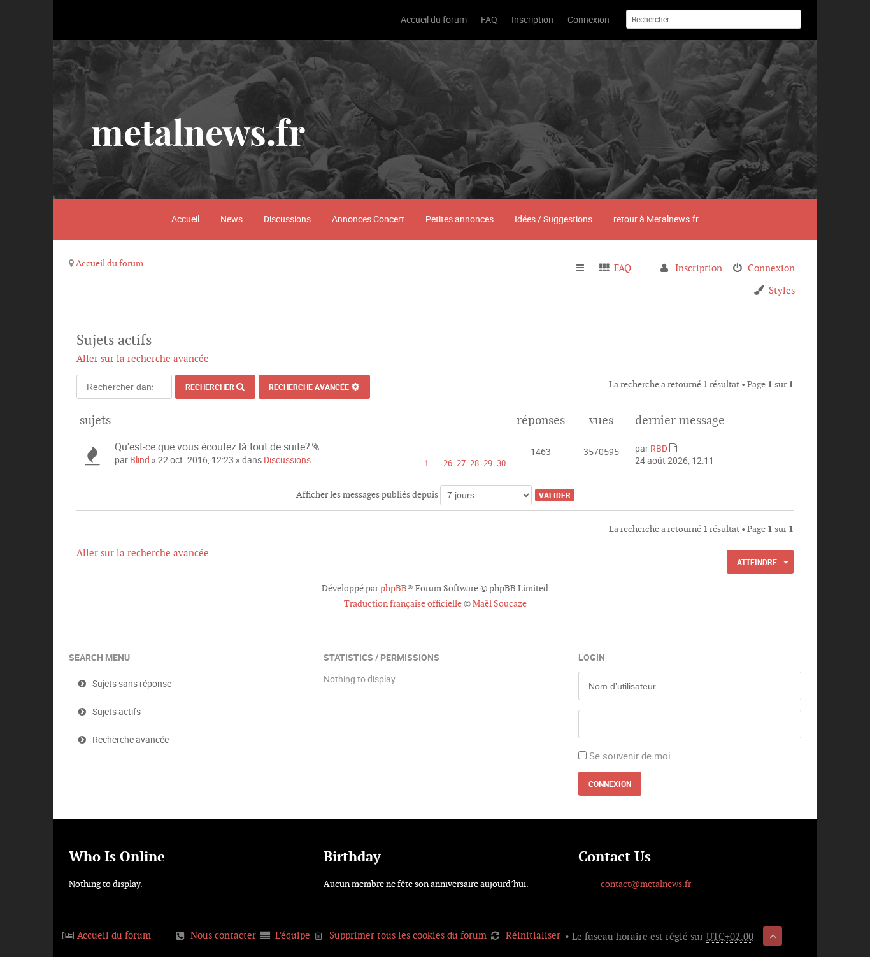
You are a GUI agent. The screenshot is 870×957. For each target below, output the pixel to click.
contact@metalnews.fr (646, 883)
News (231, 219)
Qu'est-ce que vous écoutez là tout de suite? (212, 447)
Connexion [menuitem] (771, 268)
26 (447, 463)
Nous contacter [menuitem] (223, 935)
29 (487, 463)
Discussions (287, 219)
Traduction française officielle (403, 603)
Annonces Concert (368, 219)
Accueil (185, 219)
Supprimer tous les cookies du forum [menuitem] (408, 935)
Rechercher (209, 387)
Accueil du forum (109, 263)
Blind (140, 460)
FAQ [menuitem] (622, 268)
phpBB (393, 588)
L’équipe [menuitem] (292, 935)
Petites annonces (459, 219)
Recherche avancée (309, 387)
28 (474, 463)
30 (501, 463)
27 (461, 463)
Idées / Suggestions (553, 219)
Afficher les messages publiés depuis (368, 494)
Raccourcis (585, 268)
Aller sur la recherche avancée (142, 358)
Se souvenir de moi (630, 755)
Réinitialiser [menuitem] (533, 935)
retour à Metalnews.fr (656, 219)
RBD (658, 448)
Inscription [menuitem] (698, 268)
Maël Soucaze (500, 603)
